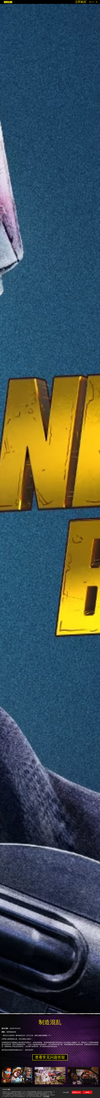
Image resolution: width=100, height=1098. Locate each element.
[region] (50, 1092)
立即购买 (80, 1)
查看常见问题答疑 (50, 1057)
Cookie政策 (46, 1096)
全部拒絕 (87, 1092)
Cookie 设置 (66, 1092)
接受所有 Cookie (76, 1092)
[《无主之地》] (8, 2)
